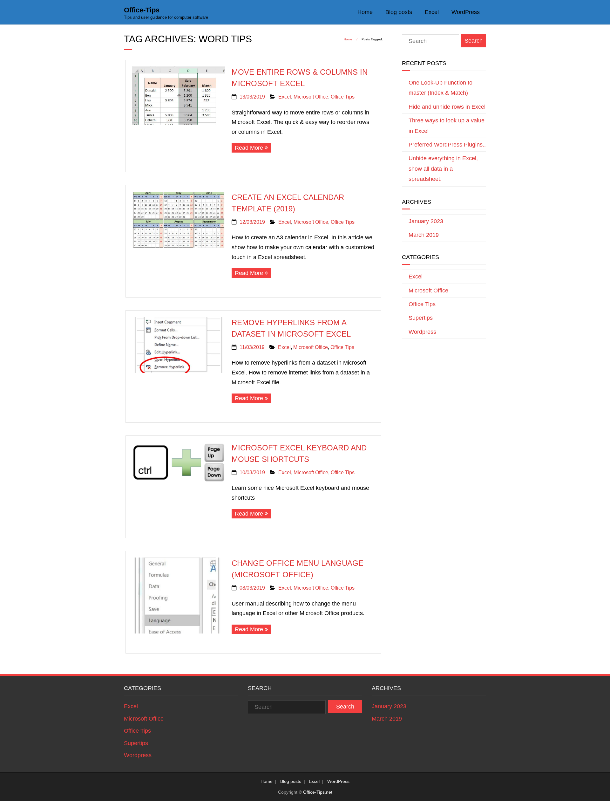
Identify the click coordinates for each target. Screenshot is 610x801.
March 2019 (424, 235)
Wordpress (422, 332)
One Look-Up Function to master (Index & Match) (440, 87)
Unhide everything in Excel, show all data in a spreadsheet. (443, 168)
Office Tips (343, 96)
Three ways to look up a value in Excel (447, 125)
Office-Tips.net (317, 792)
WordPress (465, 12)
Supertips (421, 318)
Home (365, 12)
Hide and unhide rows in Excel (447, 107)
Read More (249, 148)
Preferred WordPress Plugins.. (447, 144)
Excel (432, 12)
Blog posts (398, 12)
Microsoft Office (311, 96)
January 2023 (426, 221)
